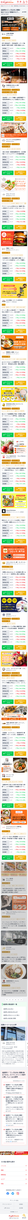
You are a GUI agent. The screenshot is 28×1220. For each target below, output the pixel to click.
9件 (7, 1125)
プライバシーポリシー (7, 1204)
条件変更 (24, 12)
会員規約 (21, 1204)
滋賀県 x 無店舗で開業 (9, 1018)
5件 (11, 1141)
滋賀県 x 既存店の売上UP (10, 1012)
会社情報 (21, 1208)
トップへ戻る (15, 1200)
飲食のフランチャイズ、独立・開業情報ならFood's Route (13, 6)
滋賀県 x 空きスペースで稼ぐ (11, 1015)
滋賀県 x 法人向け (8, 1009)
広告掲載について (14, 1211)
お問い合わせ (7, 1208)
